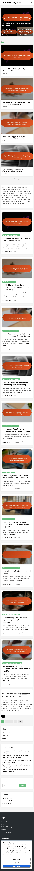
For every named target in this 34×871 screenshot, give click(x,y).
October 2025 (6, 803)
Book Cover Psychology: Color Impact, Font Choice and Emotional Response (16, 524)
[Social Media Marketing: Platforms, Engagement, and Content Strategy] (17, 122)
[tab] (2, 41)
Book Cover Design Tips (8, 472)
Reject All (16, 863)
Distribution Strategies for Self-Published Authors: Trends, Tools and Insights (16, 668)
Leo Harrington (8, 251)
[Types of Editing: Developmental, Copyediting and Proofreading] (17, 156)
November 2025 (7, 801)
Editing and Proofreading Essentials (11, 379)
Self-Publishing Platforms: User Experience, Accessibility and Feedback (14, 620)
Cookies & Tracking (6, 827)
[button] (4, 17)
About (4, 738)
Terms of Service (6, 832)
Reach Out (5, 735)
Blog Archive (6, 733)
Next (20, 721)
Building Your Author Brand (9, 281)
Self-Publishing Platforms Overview (11, 235)
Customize (16, 859)
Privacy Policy (5, 829)
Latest (2, 41)
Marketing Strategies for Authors (10, 330)
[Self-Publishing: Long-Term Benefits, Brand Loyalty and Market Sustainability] (25, 31)
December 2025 (7, 798)
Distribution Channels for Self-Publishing (12, 663)
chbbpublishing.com (11, 2)
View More (17, 179)
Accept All (16, 866)
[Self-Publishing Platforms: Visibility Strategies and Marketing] (17, 17)
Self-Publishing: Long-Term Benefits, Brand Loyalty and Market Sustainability (16, 287)
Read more (23, 248)
